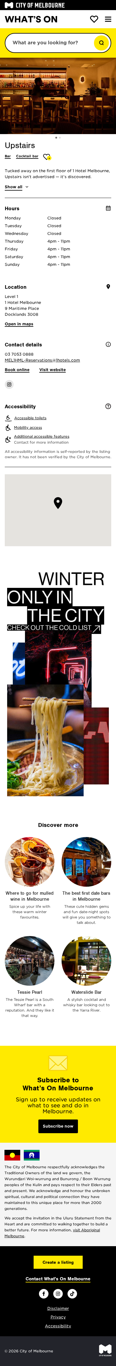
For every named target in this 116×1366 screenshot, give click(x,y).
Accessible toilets (30, 418)
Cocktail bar (27, 156)
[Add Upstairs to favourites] (47, 156)
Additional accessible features (41, 436)
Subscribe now (58, 1126)
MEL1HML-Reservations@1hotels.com (42, 360)
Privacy (58, 1317)
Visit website (52, 370)
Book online (17, 370)
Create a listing (58, 1262)
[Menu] (108, 19)
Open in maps (19, 324)
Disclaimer (58, 1308)
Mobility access (28, 427)
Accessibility (58, 1326)
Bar (8, 156)
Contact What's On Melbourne (58, 1279)
